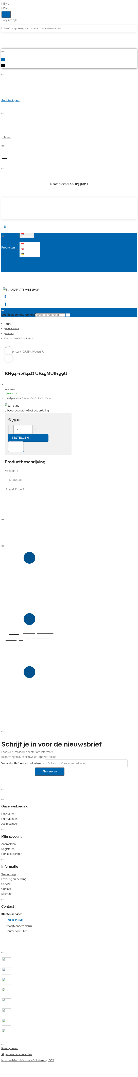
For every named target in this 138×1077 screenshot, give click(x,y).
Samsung (9, 333)
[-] (11, 429)
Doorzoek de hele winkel (17, 314)
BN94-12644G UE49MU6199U (20, 338)
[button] (30, 244)
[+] (34, 429)
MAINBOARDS (12, 328)
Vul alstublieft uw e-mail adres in (22, 763)
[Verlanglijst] (16, 446)
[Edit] (2, 51)
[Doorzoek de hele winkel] (2, 310)
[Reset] (6, 14)
